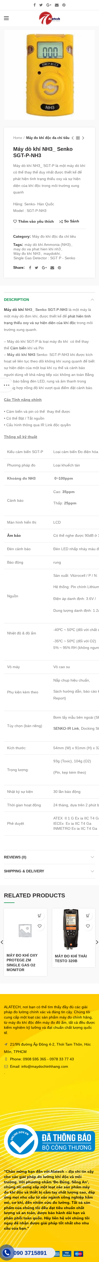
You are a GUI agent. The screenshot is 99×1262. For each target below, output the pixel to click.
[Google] (49, 5)
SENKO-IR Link (66, 728)
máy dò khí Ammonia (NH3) (48, 244)
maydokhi (52, 253)
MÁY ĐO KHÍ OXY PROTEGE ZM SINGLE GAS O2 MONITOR (22, 962)
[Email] (56, 5)
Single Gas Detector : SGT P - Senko (44, 258)
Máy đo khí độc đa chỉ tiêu (47, 138)
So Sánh (71, 221)
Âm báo (14, 535)
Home (17, 138)
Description (16, 299)
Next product (83, 138)
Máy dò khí (14, 309)
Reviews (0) (15, 857)
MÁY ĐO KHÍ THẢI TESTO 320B (71, 958)
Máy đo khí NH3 (26, 253)
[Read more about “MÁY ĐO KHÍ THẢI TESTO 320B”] (87, 915)
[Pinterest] (63, 5)
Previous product (72, 138)
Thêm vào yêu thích (36, 221)
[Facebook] (34, 5)
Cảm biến (18, 348)
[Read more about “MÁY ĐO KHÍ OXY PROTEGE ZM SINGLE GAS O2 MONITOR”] (39, 915)
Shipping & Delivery (24, 871)
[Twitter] (41, 5)
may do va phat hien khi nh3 (37, 249)
